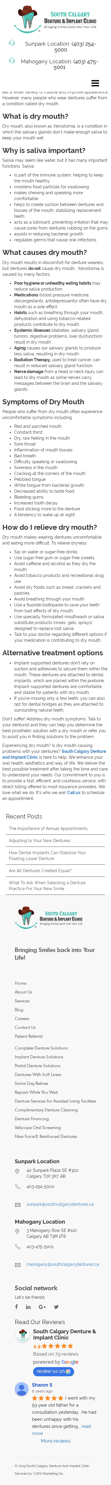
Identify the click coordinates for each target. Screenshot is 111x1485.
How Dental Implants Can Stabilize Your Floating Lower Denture (47, 855)
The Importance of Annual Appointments (48, 828)
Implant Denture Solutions (39, 1056)
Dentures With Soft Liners (38, 1074)
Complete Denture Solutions (41, 1047)
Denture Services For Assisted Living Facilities (55, 1100)
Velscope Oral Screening (38, 1127)
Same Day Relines (31, 1083)
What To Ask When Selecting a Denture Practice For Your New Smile (47, 885)
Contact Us (25, 1027)
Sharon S (42, 1385)
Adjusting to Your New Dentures (39, 840)
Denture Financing (32, 1118)
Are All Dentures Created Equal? (40, 870)
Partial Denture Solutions (37, 1065)
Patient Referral (28, 1036)
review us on (51, 1371)
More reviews (55, 1441)
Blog (19, 1009)
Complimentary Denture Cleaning (46, 1109)
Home (20, 983)
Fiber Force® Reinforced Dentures (46, 1136)
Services (22, 1000)
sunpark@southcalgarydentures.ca (60, 1204)
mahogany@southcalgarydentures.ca (63, 1264)
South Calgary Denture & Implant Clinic (64, 1334)
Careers (22, 1018)
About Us (23, 991)
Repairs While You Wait (36, 1092)
